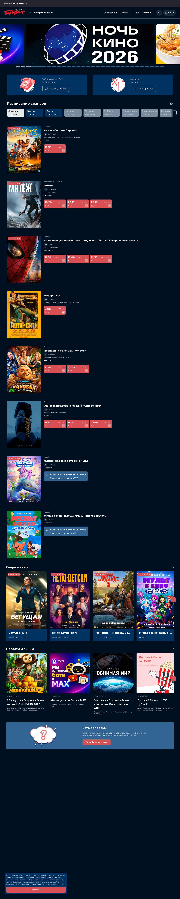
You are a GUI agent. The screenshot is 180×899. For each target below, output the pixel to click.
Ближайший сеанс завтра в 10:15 (64, 478)
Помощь (147, 13)
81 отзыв (47, 360)
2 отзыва (47, 195)
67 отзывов (49, 250)
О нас (135, 13)
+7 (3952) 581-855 (57, 89)
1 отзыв (47, 140)
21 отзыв (47, 416)
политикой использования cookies (51, 884)
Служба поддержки (97, 742)
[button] (25, 45)
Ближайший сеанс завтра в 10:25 (64, 533)
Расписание (110, 13)
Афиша (125, 13)
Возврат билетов (43, 13)
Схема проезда (145, 89)
